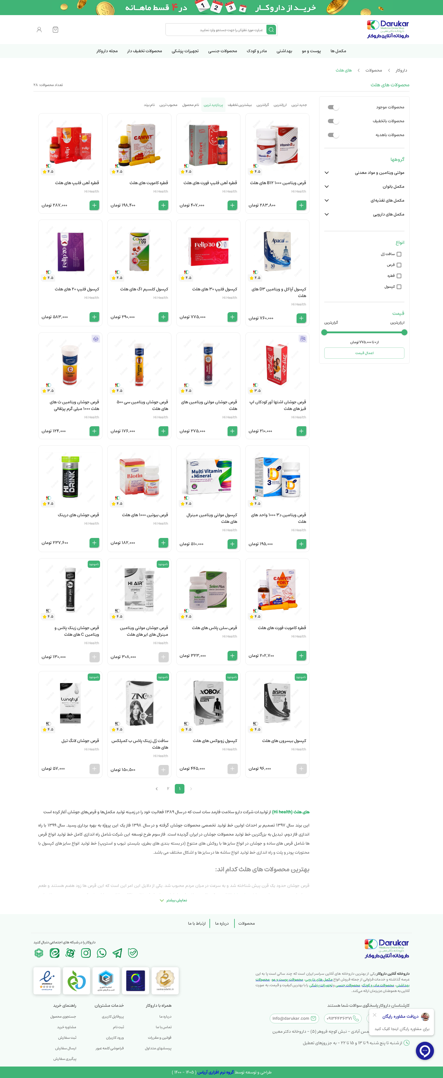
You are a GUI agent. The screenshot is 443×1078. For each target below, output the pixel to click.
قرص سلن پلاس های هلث (214, 628)
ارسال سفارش (65, 1048)
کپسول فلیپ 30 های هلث (214, 289)
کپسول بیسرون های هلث (284, 740)
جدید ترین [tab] (299, 105)
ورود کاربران (115, 1038)
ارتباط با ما (197, 923)
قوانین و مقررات (159, 1038)
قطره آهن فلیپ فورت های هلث (210, 183)
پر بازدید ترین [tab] (213, 105)
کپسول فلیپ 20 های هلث (77, 289)
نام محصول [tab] (190, 105)
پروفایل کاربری (113, 1016)
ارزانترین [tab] (280, 105)
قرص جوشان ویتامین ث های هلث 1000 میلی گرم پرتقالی (74, 405)
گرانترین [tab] (262, 105)
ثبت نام (118, 1027)
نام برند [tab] (149, 105)
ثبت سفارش (67, 1038)
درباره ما (222, 923)
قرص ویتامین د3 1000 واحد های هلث (278, 518)
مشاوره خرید (66, 1027)
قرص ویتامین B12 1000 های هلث (278, 183)
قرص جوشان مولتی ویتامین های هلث (209, 405)
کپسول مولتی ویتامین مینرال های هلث (212, 518)
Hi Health (298, 191)
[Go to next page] (157, 789)
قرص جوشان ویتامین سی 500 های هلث (142, 405)
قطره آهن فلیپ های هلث (77, 183)
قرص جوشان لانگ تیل (80, 740)
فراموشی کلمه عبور (110, 1048)
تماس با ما (163, 1027)
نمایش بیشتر (177, 900)
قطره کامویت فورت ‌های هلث (282, 628)
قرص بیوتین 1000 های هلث (145, 515)
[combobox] (216, 29)
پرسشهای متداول (158, 1048)
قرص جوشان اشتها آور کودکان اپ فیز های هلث (278, 405)
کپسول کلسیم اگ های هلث (144, 289)
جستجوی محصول (63, 1016)
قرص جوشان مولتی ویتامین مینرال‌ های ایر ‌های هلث (144, 631)
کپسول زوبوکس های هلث (215, 740)
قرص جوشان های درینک (78, 515)
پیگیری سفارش (64, 1059)
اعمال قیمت (364, 353)
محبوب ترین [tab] (168, 105)
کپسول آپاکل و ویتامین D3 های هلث (279, 292)
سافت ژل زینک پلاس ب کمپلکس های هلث (140, 744)
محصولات (246, 923)
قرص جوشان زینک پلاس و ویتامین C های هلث (77, 631)
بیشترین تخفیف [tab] (240, 105)
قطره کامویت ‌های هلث (149, 183)
